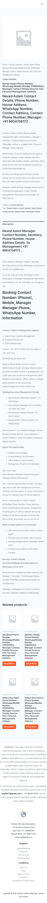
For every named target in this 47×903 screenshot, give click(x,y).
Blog (23, 871)
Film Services (23, 855)
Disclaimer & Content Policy (23, 881)
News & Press (23, 874)
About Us (23, 867)
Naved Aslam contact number (19, 208)
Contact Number (15, 64)
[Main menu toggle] (42, 4)
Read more (9, 663)
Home (4, 64)
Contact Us (23, 877)
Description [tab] (7, 224)
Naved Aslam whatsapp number (27, 212)
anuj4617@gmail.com (11, 793)
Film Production (23, 858)
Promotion (23, 852)
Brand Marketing (23, 848)
